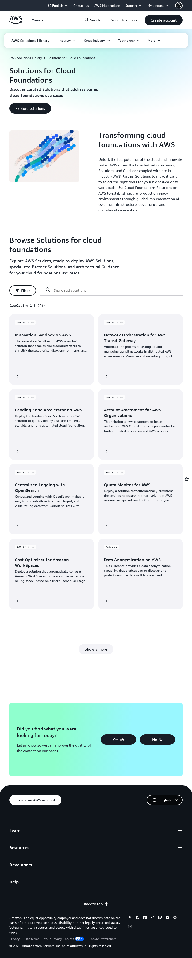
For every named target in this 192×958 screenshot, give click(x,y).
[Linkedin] (145, 918)
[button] (164, 20)
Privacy (14, 939)
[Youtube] (167, 918)
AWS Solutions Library (25, 58)
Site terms (31, 939)
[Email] (130, 927)
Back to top (93, 904)
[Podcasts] (175, 918)
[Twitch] (160, 918)
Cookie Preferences (102, 939)
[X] (130, 918)
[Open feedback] (187, 479)
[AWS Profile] (179, 5)
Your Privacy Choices (59, 939)
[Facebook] (137, 918)
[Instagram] (152, 918)
